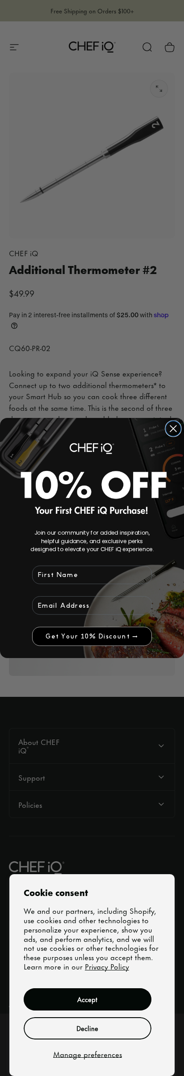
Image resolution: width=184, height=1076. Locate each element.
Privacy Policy (107, 966)
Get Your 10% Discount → (92, 636)
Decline (87, 1028)
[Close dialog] (173, 428)
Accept (87, 999)
